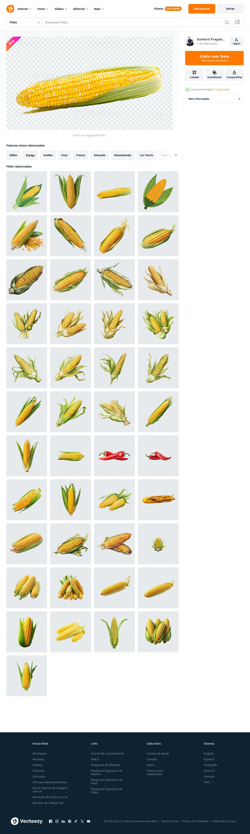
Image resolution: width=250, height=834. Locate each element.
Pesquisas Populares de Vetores (106, 772)
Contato (152, 759)
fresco (80, 155)
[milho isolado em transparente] (26, 631)
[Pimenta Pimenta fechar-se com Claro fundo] (114, 455)
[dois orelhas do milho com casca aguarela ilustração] (114, 411)
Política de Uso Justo (224, 821)
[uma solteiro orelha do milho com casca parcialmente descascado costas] (158, 279)
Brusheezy (39, 753)
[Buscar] (227, 22)
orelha (48, 155)
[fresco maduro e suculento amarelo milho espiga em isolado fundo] (158, 587)
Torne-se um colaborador (155, 772)
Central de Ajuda (158, 753)
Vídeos (59, 9)
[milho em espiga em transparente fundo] (26, 587)
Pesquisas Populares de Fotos (106, 781)
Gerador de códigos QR (48, 803)
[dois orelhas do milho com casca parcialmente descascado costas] (70, 323)
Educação (39, 776)
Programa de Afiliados (105, 765)
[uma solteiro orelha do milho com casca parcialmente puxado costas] (114, 631)
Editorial (79, 9)
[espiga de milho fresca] (26, 543)
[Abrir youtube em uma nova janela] (88, 821)
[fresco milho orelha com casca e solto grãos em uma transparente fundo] (26, 235)
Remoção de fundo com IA (50, 797)
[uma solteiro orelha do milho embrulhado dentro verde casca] (70, 411)
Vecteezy (38, 759)
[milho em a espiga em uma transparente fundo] (158, 411)
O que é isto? (222, 89)
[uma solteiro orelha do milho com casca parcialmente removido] (114, 323)
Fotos (41, 9)
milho (13, 155)
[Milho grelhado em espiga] (158, 499)
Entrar (230, 9)
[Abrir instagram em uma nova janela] (56, 821)
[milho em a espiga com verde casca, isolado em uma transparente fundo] (70, 499)
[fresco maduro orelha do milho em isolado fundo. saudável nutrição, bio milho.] (114, 587)
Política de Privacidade (195, 821)
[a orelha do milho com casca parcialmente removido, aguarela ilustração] (158, 367)
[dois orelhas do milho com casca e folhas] (26, 323)
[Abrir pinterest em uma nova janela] (69, 821)
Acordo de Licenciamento (107, 753)
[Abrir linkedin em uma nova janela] (63, 821)
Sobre (150, 765)
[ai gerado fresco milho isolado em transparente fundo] (26, 455)
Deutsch (209, 771)
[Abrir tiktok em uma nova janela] (75, 821)
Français (209, 776)
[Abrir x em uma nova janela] (82, 821)
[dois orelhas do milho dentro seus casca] (158, 323)
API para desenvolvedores (50, 782)
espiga (30, 155)
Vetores (22, 9)
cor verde (146, 155)
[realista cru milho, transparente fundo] (70, 235)
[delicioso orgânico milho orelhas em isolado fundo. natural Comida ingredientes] (70, 631)
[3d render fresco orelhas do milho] (158, 631)
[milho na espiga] (70, 191)
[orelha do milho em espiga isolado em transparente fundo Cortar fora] (26, 675)
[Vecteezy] (10, 9)
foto (64, 155)
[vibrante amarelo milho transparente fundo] (70, 455)
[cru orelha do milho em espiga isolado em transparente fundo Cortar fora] (26, 411)
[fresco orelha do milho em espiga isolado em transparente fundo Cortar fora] (26, 499)
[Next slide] (172, 155)
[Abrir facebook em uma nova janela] (50, 821)
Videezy (38, 765)
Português (210, 765)
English (209, 753)
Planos (158, 9)
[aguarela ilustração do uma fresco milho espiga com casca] (26, 367)
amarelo (100, 155)
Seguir (237, 43)
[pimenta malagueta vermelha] (158, 455)
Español (209, 759)
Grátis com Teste (214, 58)
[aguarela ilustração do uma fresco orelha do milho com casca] (70, 367)
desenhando (122, 155)
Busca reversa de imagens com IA (50, 789)
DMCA (95, 759)
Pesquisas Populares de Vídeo (106, 790)
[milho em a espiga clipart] (26, 191)
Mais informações (199, 99)
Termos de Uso (170, 821)
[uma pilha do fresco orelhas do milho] (70, 587)
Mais (97, 9)
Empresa (38, 771)
